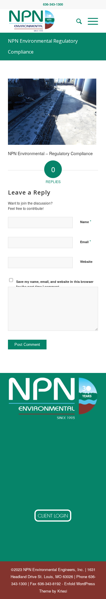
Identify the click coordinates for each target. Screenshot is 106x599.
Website (86, 261)
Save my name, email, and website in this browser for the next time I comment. (54, 284)
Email (85, 241)
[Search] (76, 21)
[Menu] (90, 21)
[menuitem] (76, 21)
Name (85, 221)
